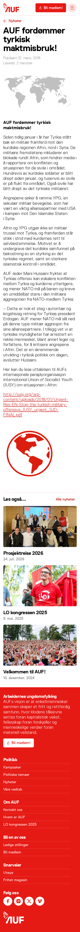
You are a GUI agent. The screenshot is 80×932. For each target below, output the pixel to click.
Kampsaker (12, 767)
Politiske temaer (16, 774)
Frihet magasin (15, 880)
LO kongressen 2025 (20, 824)
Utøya (8, 872)
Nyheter (15, 21)
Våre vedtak (12, 789)
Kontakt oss (12, 809)
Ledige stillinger (16, 845)
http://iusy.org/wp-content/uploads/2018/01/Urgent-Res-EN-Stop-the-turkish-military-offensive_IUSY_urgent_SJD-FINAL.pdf (36, 404)
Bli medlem (12, 852)
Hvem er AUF (14, 817)
